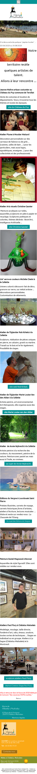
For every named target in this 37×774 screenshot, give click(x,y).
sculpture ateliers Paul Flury (18, 678)
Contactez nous (9, 751)
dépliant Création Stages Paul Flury (18, 686)
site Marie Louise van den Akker (18, 412)
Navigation (8, 22)
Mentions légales (18, 718)
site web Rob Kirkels (18, 387)
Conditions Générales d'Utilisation (26, 771)
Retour (18, 698)
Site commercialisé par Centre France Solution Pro (15, 769)
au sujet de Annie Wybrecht (18, 464)
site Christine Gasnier (18, 227)
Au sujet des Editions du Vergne (18, 521)
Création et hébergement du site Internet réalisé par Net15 (18, 769)
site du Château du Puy (18, 107)
